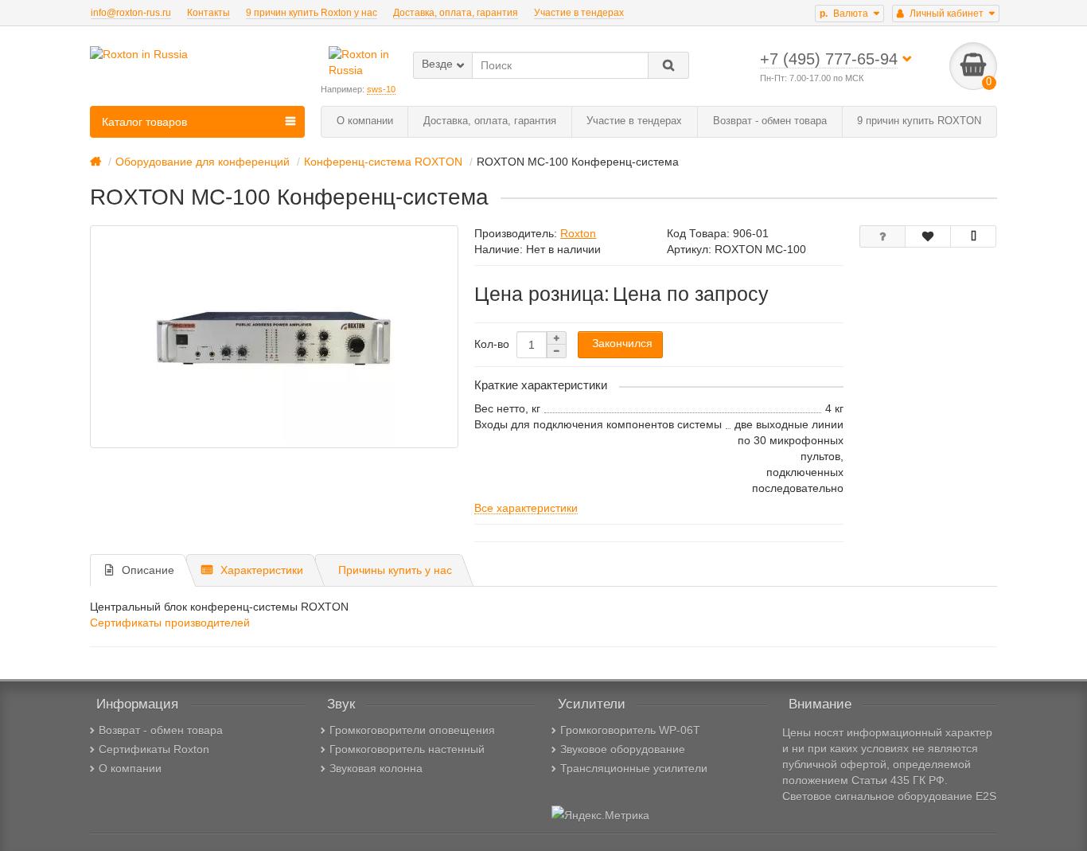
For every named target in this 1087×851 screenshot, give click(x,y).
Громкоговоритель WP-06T (630, 730)
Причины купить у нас (395, 570)
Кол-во (491, 344)
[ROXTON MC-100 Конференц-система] (274, 336)
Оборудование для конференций (202, 161)
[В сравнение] (973, 236)
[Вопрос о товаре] (882, 236)
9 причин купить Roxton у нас (311, 12)
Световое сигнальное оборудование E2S (889, 796)
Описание (148, 570)
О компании (365, 121)
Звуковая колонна (376, 768)
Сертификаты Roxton (154, 749)
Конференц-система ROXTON (383, 161)
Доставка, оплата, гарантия (455, 12)
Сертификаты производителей (170, 622)
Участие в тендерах (579, 12)
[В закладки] (928, 236)
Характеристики (261, 570)
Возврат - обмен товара (770, 121)
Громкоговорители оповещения (412, 730)
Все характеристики (526, 508)
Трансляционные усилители (633, 768)
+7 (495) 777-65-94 (829, 59)
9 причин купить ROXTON (919, 121)
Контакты (208, 12)
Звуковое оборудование (622, 749)
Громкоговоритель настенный (407, 749)
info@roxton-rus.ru (131, 12)
